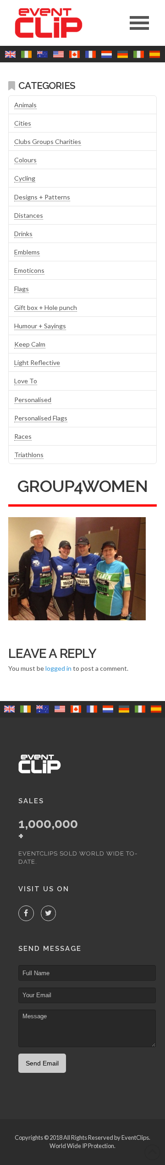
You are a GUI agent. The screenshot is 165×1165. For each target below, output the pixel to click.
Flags (21, 289)
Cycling (24, 178)
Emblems (27, 252)
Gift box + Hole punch (45, 307)
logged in (58, 668)
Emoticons (29, 270)
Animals (25, 105)
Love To (25, 381)
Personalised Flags (40, 418)
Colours (25, 160)
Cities (22, 123)
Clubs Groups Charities (47, 141)
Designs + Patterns (42, 197)
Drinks (23, 233)
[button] (139, 23)
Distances (28, 215)
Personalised (32, 399)
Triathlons (29, 454)
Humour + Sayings (40, 326)
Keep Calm (29, 344)
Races (23, 436)
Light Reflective (37, 362)
